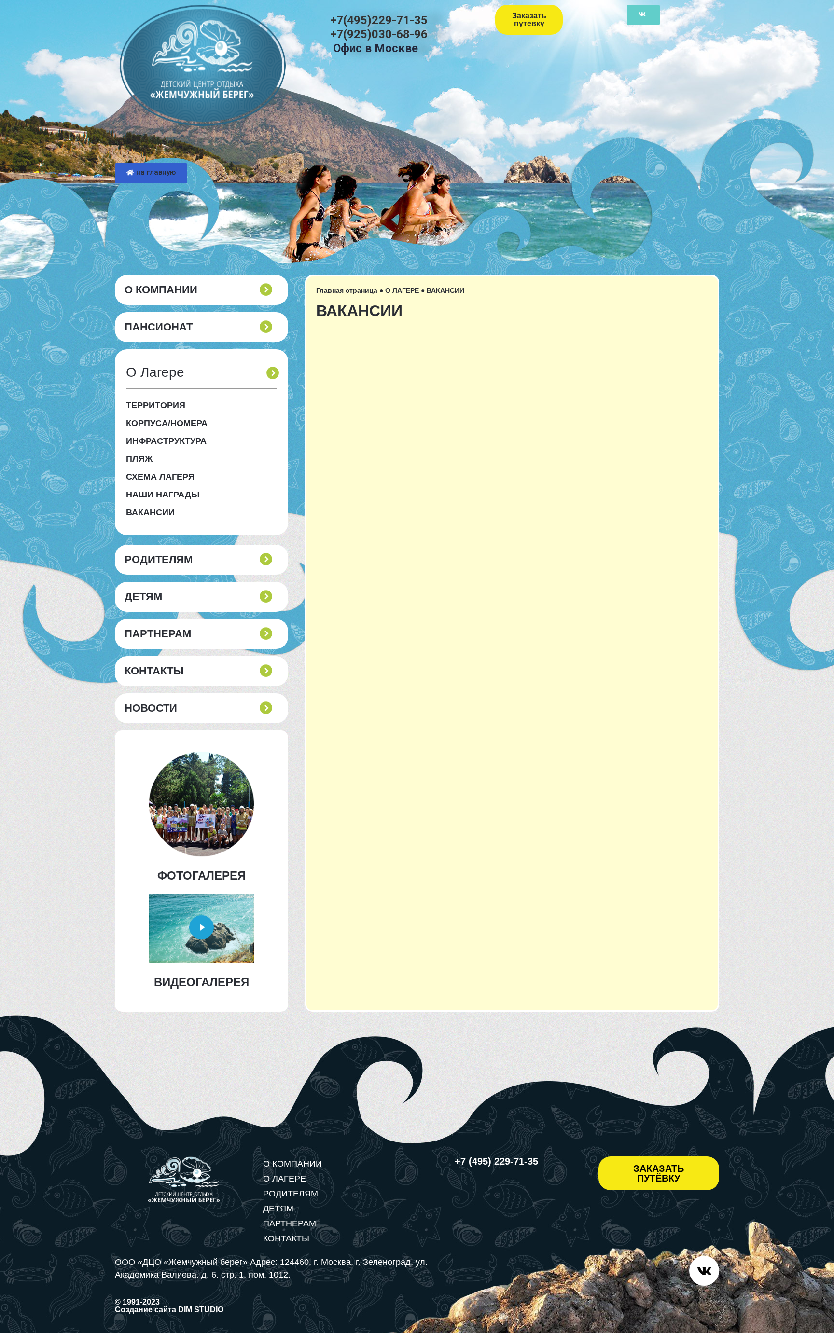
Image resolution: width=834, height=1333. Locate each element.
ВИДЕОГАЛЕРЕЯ (201, 982)
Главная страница (346, 290)
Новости (151, 708)
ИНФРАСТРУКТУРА (166, 441)
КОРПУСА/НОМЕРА (167, 423)
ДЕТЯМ (143, 596)
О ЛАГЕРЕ (402, 290)
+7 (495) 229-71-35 (496, 1161)
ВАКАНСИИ (150, 512)
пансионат (159, 327)
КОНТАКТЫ (154, 671)
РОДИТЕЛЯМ (159, 559)
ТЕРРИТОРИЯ (155, 405)
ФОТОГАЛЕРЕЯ (201, 875)
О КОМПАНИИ (161, 290)
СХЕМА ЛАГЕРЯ (160, 476)
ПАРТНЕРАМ (158, 634)
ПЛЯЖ (139, 459)
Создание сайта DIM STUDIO (169, 1310)
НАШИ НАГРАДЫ (163, 494)
